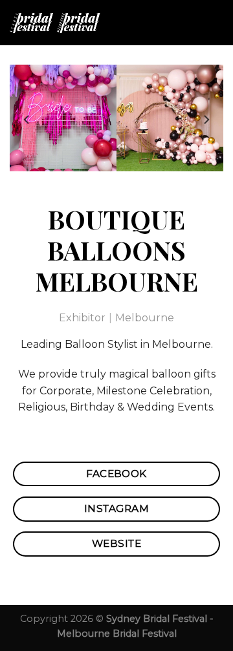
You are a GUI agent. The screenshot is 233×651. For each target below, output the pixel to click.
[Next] (205, 120)
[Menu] (215, 22)
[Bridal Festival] (63, 22)
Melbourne (144, 318)
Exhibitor (82, 318)
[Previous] (27, 120)
